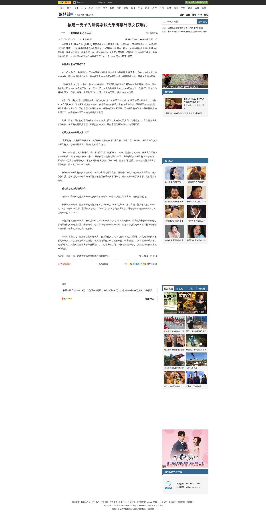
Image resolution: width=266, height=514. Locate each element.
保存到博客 (144, 39)
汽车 (147, 8)
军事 (76, 8)
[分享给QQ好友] (134, 264)
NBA (105, 8)
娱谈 (119, 8)
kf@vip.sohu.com (193, 487)
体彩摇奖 (148, 290)
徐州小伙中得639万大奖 (131, 290)
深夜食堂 (189, 31)
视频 (112, 8)
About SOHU (152, 502)
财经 (126, 8)
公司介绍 (163, 502)
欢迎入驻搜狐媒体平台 (198, 2)
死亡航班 (172, 28)
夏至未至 (181, 31)
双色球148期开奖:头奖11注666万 (102, 290)
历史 (91, 8)
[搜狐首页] (64, 2)
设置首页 (76, 502)
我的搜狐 (101, 2)
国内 (182, 15)
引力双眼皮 (198, 28)
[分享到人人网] (137, 264)
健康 (169, 8)
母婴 (183, 8)
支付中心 (95, 502)
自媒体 (202, 288)
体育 (98, 8)
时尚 (161, 8)
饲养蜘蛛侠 (180, 28)
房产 (154, 8)
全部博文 (190, 502)
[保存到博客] (152, 264)
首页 (62, 8)
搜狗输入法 (85, 502)
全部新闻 (181, 502)
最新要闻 (80, 15)
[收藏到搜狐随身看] (141, 264)
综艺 (191, 288)
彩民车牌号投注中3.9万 (74, 290)
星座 (204, 8)
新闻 (69, 8)
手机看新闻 (132, 39)
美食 (197, 8)
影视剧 (179, 288)
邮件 (110, 2)
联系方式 (131, 502)
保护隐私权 (141, 502)
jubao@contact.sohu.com (143, 509)
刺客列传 (203, 31)
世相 (133, 8)
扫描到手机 (153, 33)
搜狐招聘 (104, 502)
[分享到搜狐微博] (131, 264)
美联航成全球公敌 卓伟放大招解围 (187, 113)
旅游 (190, 8)
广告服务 (113, 502)
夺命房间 (189, 28)
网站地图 (172, 502)
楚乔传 (196, 31)
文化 (83, 8)
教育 (176, 8)
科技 (140, 8)
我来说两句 (81, 33)
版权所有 (159, 505)
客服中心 (122, 502)
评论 (206, 15)
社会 (194, 15)
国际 (188, 15)
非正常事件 (172, 31)
